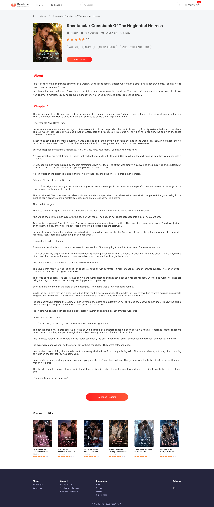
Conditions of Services (69, 488)
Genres (99, 488)
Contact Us (37, 488)
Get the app (38, 484)
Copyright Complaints (69, 491)
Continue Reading (107, 397)
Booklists (99, 491)
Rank (98, 484)
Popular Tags (101, 495)
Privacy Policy (66, 484)
